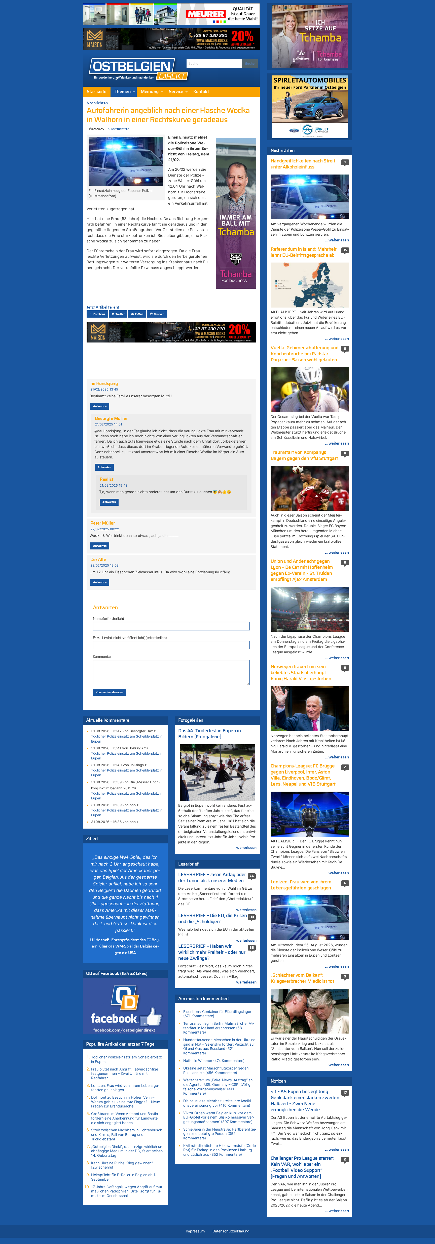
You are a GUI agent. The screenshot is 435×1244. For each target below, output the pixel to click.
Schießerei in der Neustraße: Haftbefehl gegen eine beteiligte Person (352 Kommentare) (219, 1133)
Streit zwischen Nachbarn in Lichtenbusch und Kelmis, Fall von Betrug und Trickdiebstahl (126, 1134)
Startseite (96, 92)
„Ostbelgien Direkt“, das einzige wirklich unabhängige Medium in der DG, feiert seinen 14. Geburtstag (127, 1150)
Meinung (150, 92)
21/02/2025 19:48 (113, 485)
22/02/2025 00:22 (104, 529)
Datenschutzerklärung (230, 1231)
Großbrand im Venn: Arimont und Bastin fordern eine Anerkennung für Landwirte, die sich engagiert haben (125, 1118)
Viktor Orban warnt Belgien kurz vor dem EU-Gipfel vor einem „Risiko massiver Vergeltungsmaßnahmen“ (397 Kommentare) (218, 1117)
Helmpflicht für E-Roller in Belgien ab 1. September (123, 1177)
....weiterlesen (245, 848)
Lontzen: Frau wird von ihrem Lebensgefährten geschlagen (125, 1087)
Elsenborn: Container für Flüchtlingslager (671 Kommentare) (217, 1013)
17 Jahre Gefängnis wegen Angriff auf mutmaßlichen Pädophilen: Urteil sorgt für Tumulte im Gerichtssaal (127, 1191)
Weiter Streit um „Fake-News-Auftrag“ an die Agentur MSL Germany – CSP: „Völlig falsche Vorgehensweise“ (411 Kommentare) (217, 1086)
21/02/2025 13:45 (104, 389)
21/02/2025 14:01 (108, 424)
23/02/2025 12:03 (104, 565)
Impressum (195, 1231)
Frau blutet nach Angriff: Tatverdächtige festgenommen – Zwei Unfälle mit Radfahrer (124, 1073)
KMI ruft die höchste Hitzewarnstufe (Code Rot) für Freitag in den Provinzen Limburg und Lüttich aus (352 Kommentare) (219, 1149)
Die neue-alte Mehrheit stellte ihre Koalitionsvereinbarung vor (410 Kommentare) (217, 1103)
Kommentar (102, 656)
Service (176, 92)
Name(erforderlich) (108, 618)
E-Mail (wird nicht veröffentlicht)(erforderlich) (130, 637)
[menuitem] (97, 92)
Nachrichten (97, 103)
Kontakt (201, 92)
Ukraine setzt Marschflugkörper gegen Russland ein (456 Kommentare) (215, 1070)
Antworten (99, 406)
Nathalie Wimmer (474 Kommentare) (213, 1060)
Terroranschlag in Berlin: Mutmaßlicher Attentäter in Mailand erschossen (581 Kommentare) (218, 1027)
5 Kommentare (118, 129)
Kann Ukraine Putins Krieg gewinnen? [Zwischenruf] (122, 1165)
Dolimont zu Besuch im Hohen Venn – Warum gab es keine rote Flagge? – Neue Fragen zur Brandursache (125, 1101)
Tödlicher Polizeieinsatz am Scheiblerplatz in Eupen (127, 738)
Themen (123, 92)
